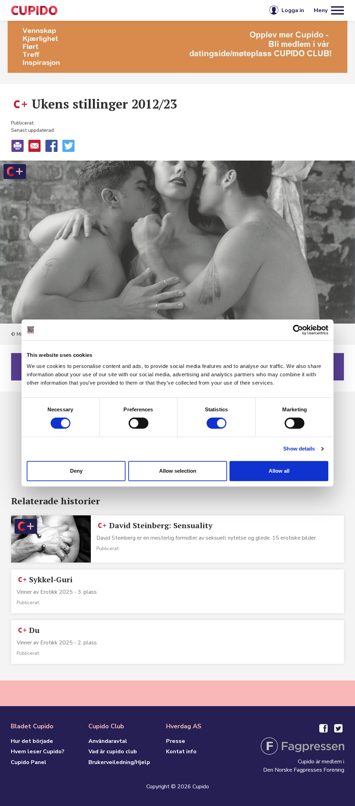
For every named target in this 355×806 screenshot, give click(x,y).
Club (165, 10)
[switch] (138, 423)
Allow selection (177, 471)
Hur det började (32, 741)
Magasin (134, 10)
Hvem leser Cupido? (37, 751)
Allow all (279, 471)
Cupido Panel (28, 762)
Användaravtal (107, 741)
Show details (299, 449)
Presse (175, 741)
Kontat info (181, 751)
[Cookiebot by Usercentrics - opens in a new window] (298, 330)
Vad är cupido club (112, 751)
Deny (76, 471)
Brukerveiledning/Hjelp (119, 762)
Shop (192, 10)
